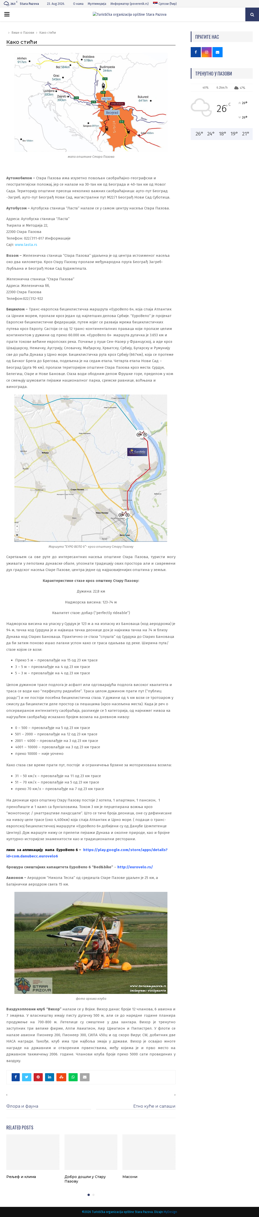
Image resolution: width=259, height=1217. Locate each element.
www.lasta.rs (26, 244)
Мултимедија (97, 4)
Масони (129, 1176)
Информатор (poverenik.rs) (130, 4)
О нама (78, 4)
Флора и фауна (22, 1106)
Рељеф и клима (21, 1176)
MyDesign (170, 1212)
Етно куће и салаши (154, 1106)
